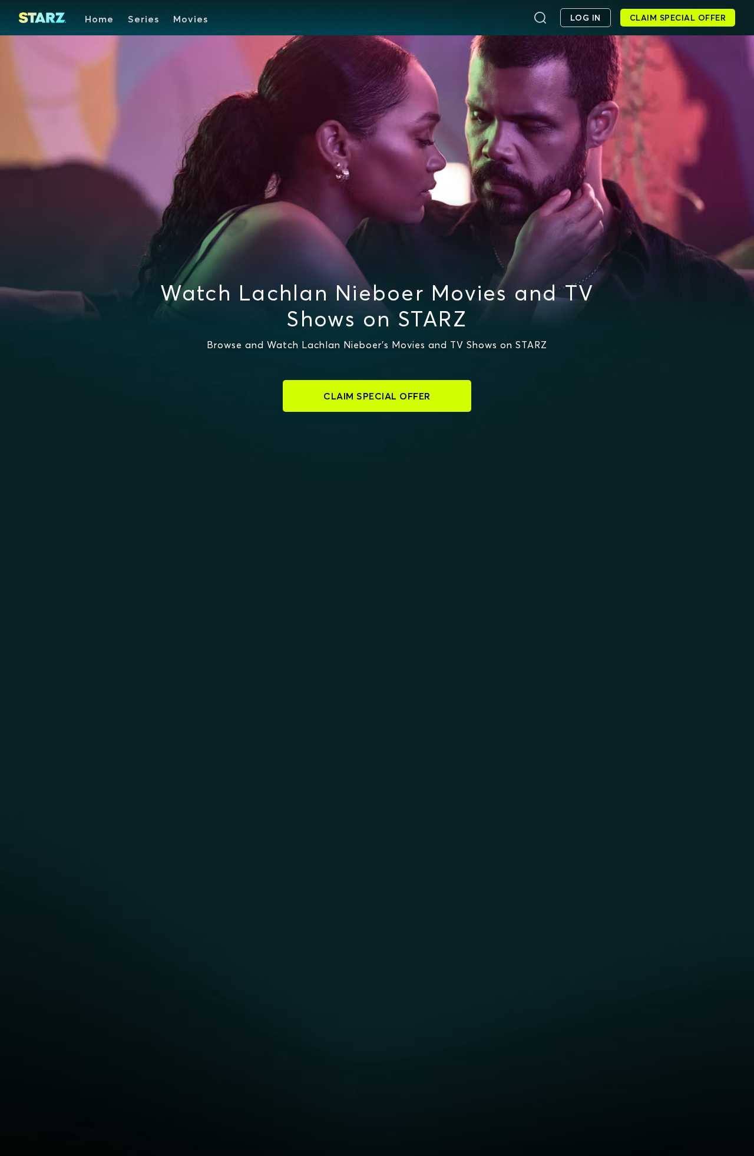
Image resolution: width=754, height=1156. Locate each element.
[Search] (540, 18)
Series (143, 19)
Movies (190, 19)
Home (99, 19)
